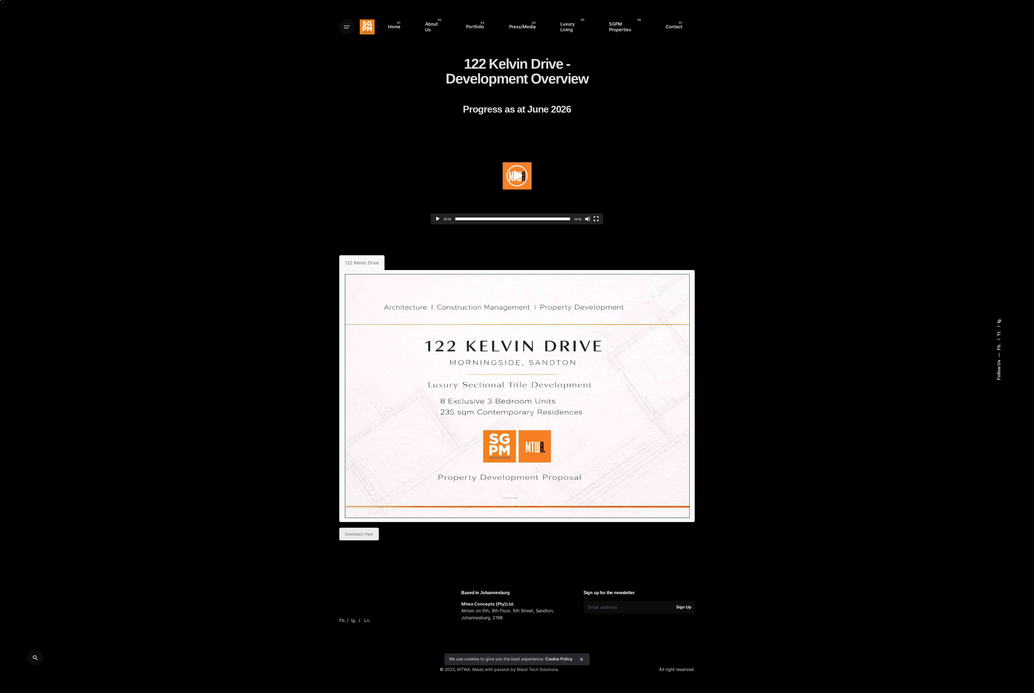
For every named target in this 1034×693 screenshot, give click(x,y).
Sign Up (683, 607)
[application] (517, 175)
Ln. (367, 620)
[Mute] (587, 219)
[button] (517, 176)
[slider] (512, 219)
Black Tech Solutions (537, 669)
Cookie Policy (558, 659)
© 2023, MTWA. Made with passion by (478, 669)
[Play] (438, 219)
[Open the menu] (346, 26)
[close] (581, 659)
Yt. (999, 333)
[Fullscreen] (596, 219)
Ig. (999, 320)
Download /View (359, 534)
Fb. (999, 346)
